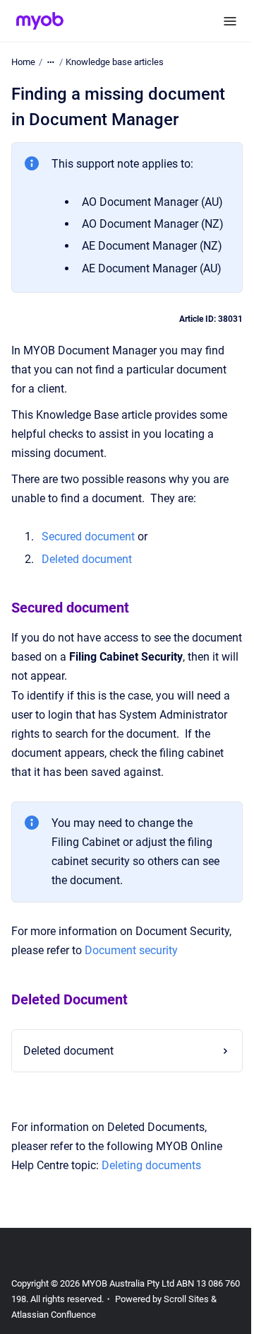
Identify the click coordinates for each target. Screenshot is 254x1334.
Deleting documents (151, 1242)
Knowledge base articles (115, 62)
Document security (131, 950)
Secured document (88, 536)
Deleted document (68, 1128)
